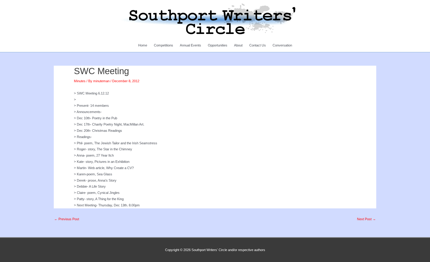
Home (142, 45)
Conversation (282, 45)
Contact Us (257, 45)
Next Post (366, 219)
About (238, 45)
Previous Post (66, 219)
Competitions (163, 45)
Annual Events (190, 45)
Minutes (80, 81)
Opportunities (217, 45)
